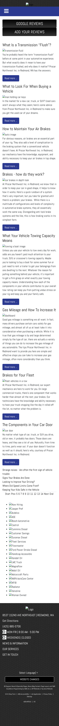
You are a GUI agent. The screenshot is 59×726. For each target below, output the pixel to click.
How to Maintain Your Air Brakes (26, 128)
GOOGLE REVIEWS (29, 23)
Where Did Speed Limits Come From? (20, 485)
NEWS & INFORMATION (15, 643)
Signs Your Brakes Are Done (16, 478)
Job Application (36, 694)
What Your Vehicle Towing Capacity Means (28, 238)
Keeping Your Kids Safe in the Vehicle (20, 489)
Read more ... (11, 78)
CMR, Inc (27, 689)
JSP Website (35, 689)
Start (7, 494)
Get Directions (10, 621)
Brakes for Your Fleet (18, 375)
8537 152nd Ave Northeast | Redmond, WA (28, 615)
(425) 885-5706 (11, 626)
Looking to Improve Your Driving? (18, 482)
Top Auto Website (47, 689)
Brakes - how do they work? (23, 174)
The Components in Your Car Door (27, 424)
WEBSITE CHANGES (29, 679)
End (51, 494)
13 (38, 494)
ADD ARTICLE (27, 702)
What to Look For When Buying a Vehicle (26, 89)
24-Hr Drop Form (10, 694)
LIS (34, 702)
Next (46, 494)
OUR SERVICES (10, 649)
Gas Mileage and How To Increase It (29, 309)
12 (35, 494)
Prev (13, 494)
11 (31, 494)
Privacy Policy (47, 694)
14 (42, 494)
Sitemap (29, 696)
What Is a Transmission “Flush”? (26, 44)
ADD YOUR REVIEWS (29, 31)
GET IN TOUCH (10, 654)
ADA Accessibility (23, 694)
